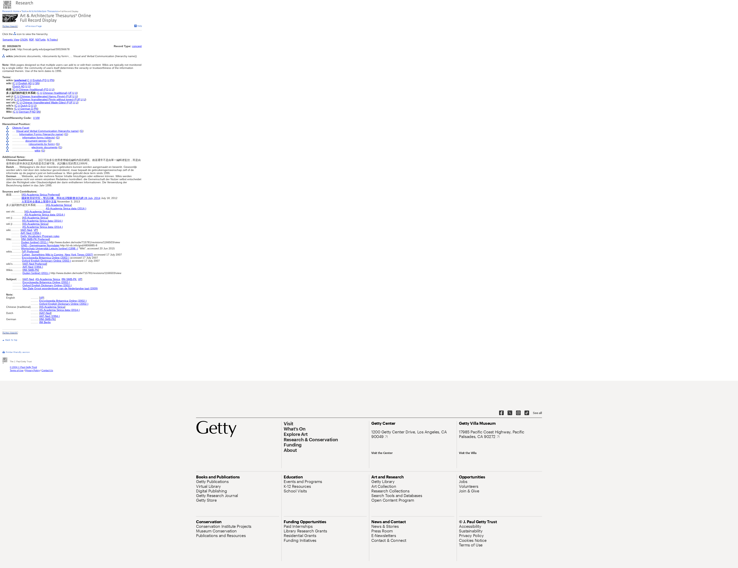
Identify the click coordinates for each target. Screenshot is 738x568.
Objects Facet (20, 127)
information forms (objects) (38, 137)
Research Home (11, 11)
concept (137, 46)
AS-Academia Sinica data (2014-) (66, 208)
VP (35, 230)
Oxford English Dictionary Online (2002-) (46, 260)
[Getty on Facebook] (501, 413)
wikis (37, 150)
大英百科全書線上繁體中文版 (39, 201)
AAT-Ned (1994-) (31, 233)
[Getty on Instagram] (518, 413)
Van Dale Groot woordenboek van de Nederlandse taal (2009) (60, 288)
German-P (25, 111)
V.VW (36, 117)
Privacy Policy (32, 370)
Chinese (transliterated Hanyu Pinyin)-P (44, 96)
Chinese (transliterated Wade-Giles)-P (45, 102)
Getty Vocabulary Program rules (40, 236)
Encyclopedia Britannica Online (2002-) (45, 257)
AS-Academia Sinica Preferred (40, 194)
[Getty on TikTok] (526, 413)
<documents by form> (41, 144)
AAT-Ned (26, 230)
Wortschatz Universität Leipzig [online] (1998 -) (49, 248)
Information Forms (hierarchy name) (41, 134)
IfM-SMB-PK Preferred (35, 239)
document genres (36, 140)
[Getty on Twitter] (510, 413)
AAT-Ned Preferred (34, 263)
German (25, 108)
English (22, 83)
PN (52, 80)
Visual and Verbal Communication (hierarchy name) (47, 130)
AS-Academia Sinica (59, 205)
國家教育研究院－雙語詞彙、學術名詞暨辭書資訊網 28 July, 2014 (61, 198)
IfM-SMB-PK (30, 270)
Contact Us (47, 370)
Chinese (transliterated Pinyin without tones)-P (48, 99)
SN (37, 83)
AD (30, 83)
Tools (24, 11)
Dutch (16, 86)
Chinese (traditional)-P (32, 89)
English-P (38, 80)
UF (69, 92)
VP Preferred (30, 251)
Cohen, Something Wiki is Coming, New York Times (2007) (57, 254)
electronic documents (44, 147)
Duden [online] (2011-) (34, 242)
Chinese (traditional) (55, 92)
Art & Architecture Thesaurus (43, 11)
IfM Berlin (45, 322)
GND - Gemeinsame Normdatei (40, 245)
